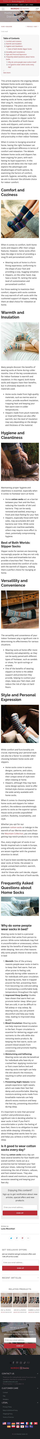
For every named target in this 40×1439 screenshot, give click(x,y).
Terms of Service (8, 1417)
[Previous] (2, 1304)
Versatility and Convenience (15, 52)
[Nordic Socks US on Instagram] (21, 1363)
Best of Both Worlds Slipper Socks (20, 49)
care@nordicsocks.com (10, 1382)
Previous (30, 26)
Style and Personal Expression (16, 54)
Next (36, 26)
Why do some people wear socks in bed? (22, 62)
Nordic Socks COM (18, 1)
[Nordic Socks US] (20, 8)
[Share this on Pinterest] (22, 1238)
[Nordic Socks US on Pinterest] (17, 1363)
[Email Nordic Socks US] (28, 1363)
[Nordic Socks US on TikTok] (24, 1363)
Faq (4, 1396)
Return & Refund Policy (10, 1410)
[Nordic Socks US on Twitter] (10, 1363)
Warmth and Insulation (14, 44)
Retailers (6, 1399)
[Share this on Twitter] (11, 1238)
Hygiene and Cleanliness (14, 46)
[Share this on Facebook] (17, 1238)
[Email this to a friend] (28, 1238)
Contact (5, 1392)
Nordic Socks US (22, 1434)
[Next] (38, 1304)
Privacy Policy (7, 1407)
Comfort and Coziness (13, 41)
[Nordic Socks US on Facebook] (13, 1363)
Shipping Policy (8, 1414)
